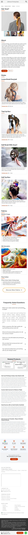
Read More (7, 366)
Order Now (4, 70)
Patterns (10, 70)
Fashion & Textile (8, 6)
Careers (17, 509)
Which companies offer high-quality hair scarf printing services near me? (12, 327)
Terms (4, 509)
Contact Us (14, 459)
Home (2, 6)
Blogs (4, 507)
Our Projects (18, 505)
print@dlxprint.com (6, 491)
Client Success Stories (20, 506)
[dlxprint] (14, 2)
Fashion (13, 6)
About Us (5, 506)
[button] (25, 21)
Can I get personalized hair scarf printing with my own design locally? (12, 349)
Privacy (5, 510)
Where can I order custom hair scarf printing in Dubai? (13, 308)
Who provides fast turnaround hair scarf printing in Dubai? (12, 344)
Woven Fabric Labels (20, 364)
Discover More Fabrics (13, 290)
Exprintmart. (8, 524)
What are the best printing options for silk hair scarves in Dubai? (12, 332)
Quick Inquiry (20, 532)
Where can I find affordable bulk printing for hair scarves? (13, 338)
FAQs (16, 507)
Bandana (7, 363)
